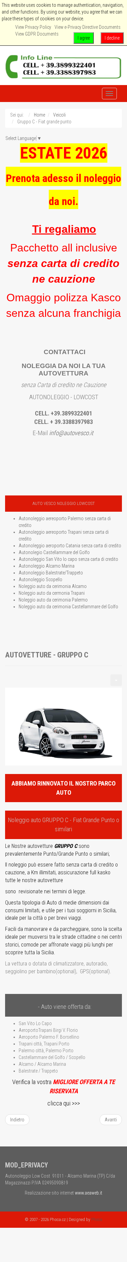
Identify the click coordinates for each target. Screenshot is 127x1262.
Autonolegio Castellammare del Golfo (54, 552)
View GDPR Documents (37, 34)
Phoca (96, 1219)
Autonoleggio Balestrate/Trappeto (51, 572)
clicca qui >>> (63, 1103)
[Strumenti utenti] (116, 680)
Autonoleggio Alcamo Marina (47, 566)
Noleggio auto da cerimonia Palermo (53, 600)
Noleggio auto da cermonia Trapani (52, 593)
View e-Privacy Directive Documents (88, 27)
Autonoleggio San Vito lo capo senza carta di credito (68, 559)
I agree (84, 38)
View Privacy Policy (33, 27)
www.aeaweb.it (88, 1193)
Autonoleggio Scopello (40, 579)
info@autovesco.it (71, 433)
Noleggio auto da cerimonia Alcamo (53, 586)
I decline (112, 38)
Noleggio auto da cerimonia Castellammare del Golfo (68, 606)
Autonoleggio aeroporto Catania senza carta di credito (70, 545)
